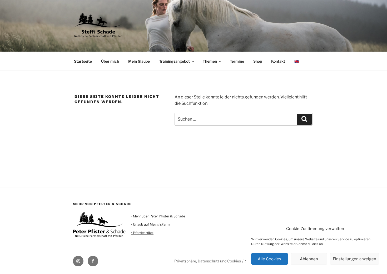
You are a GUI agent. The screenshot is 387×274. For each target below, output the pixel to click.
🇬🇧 (296, 61)
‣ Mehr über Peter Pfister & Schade (158, 216)
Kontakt (278, 61)
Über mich (110, 61)
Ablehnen (309, 259)
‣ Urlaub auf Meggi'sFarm (150, 224)
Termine (237, 61)
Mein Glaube (139, 61)
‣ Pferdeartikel (142, 233)
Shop (257, 61)
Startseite (83, 61)
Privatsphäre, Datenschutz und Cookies (207, 261)
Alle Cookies (269, 259)
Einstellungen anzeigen (354, 259)
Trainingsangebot (174, 61)
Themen (210, 61)
